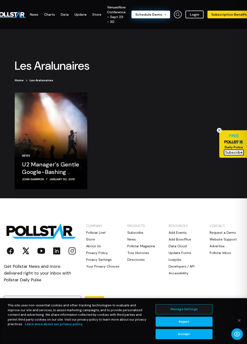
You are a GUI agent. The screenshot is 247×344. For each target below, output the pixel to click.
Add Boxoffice (180, 239)
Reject (184, 322)
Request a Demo (223, 232)
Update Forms (180, 253)
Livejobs (175, 259)
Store (90, 239)
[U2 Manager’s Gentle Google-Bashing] (51, 141)
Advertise (217, 246)
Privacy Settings (99, 259)
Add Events (178, 232)
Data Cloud (178, 246)
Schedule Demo (148, 14)
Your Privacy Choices (102, 266)
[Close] (239, 320)
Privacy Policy (97, 253)
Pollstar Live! (96, 232)
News (26, 156)
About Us (93, 246)
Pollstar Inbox (220, 253)
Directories (136, 259)
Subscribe (135, 232)
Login (194, 14)
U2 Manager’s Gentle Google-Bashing (50, 168)
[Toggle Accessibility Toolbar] (237, 334)
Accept (184, 334)
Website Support (223, 239)
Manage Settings (184, 309)
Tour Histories (138, 253)
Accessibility (178, 273)
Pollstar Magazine (141, 246)
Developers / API (181, 266)
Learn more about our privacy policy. (54, 324)
